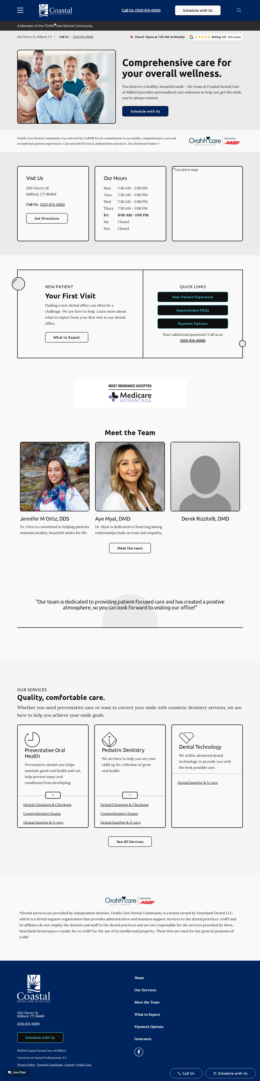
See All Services (130, 841)
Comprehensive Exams (42, 813)
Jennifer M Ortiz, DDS (44, 518)
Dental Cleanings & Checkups (47, 804)
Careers (69, 1064)
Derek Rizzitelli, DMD (205, 518)
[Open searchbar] (239, 10)
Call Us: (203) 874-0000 (141, 10)
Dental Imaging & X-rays (43, 822)
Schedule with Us (198, 10)
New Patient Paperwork (192, 297)
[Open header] (21, 10)
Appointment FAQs (192, 310)
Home (139, 978)
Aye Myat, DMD (112, 518)
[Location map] (207, 204)
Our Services (145, 990)
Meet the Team (146, 1002)
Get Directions (46, 218)
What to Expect (66, 337)
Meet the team (130, 548)
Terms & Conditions (50, 1064)
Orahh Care (83, 1064)
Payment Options (193, 323)
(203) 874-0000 (83, 37)
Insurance (143, 1039)
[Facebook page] (138, 1052)
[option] (54, 489)
